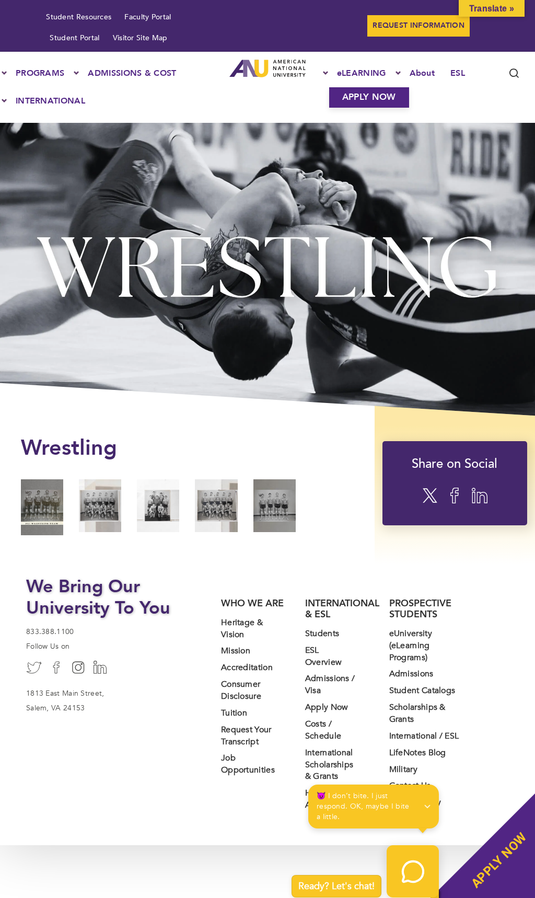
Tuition (234, 713)
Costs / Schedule (323, 730)
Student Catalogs (422, 690)
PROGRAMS (40, 73)
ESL (457, 73)
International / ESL (424, 736)
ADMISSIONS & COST (132, 73)
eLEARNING (361, 73)
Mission (235, 651)
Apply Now (326, 707)
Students (322, 633)
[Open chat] (413, 871)
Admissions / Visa (330, 684)
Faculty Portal (147, 17)
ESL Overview (323, 656)
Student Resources (78, 17)
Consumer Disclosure (241, 690)
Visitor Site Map (140, 38)
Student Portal (74, 38)
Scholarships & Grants (417, 713)
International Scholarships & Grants (329, 764)
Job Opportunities (248, 764)
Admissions (411, 674)
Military (403, 769)
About (422, 73)
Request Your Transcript (246, 735)
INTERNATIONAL (50, 101)
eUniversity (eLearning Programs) (410, 645)
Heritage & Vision (242, 628)
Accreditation (247, 667)
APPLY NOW (369, 97)
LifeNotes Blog (417, 752)
